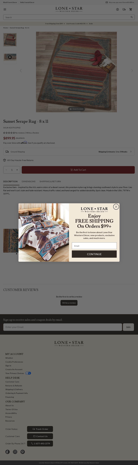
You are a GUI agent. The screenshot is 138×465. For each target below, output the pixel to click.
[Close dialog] (116, 206)
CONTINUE (94, 254)
